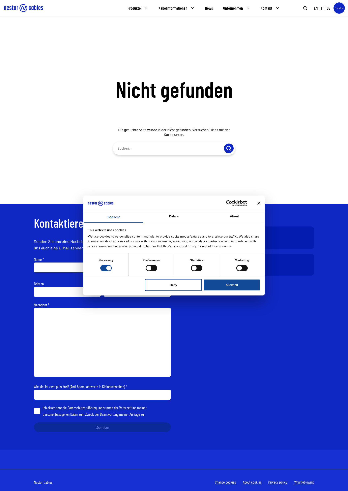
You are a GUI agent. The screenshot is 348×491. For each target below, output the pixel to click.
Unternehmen (233, 8)
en (316, 8)
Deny (173, 284)
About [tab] (234, 216)
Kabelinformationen (172, 8)
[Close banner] (258, 203)
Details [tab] (174, 216)
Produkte (134, 8)
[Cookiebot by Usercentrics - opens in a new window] (232, 203)
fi (322, 8)
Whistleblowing (304, 482)
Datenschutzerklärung (82, 407)
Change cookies (225, 482)
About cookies (252, 482)
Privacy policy (277, 482)
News (209, 8)
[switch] (151, 268)
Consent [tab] (114, 217)
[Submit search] (305, 8)
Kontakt (266, 8)
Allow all (232, 284)
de (328, 8)
